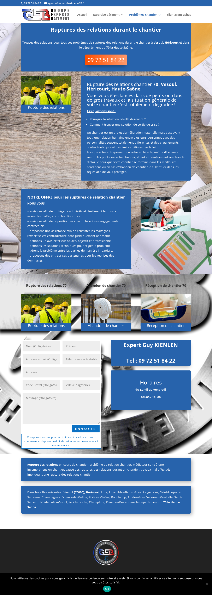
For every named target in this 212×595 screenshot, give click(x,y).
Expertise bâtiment (106, 15)
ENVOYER (85, 429)
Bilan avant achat (178, 15)
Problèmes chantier (143, 15)
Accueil (82, 15)
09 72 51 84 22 (106, 60)
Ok (107, 588)
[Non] (207, 584)
